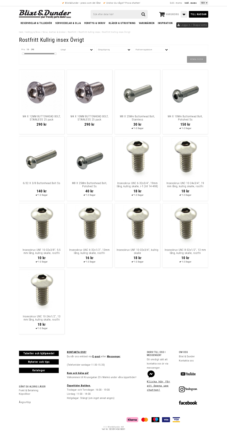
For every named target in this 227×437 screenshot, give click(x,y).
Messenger (113, 356)
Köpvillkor (24, 393)
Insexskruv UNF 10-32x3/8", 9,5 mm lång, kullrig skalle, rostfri (42, 251)
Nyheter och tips (39, 361)
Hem (21, 32)
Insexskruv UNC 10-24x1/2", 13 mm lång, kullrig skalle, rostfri (41, 318)
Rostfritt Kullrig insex (89, 32)
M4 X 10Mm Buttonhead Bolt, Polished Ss (185, 118)
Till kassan (199, 14)
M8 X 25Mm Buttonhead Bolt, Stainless (137, 118)
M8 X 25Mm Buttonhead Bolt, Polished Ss (89, 185)
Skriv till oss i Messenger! (156, 354)
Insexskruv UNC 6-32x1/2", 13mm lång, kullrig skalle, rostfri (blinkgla (89, 253)
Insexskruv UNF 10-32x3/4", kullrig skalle (137, 251)
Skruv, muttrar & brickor (54, 32)
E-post (96, 356)
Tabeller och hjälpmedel (38, 353)
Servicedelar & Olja (68, 23)
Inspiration (165, 23)
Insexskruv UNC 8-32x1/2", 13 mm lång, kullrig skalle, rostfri (185, 251)
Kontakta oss (186, 360)
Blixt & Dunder (187, 356)
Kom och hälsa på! (78, 373)
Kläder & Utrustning (122, 23)
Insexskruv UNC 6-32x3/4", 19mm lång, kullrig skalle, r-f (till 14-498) (137, 185)
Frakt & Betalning (28, 390)
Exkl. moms (176, 3)
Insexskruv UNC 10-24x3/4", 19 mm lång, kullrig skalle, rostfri (185, 185)
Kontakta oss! (76, 352)
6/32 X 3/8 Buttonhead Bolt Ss (41, 183)
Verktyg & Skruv (94, 23)
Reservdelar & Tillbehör (36, 23)
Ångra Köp (25, 402)
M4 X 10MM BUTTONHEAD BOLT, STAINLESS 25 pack (90, 118)
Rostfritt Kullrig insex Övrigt (116, 32)
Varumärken (147, 23)
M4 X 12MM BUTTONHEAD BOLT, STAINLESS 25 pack (42, 118)
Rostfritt (72, 32)
